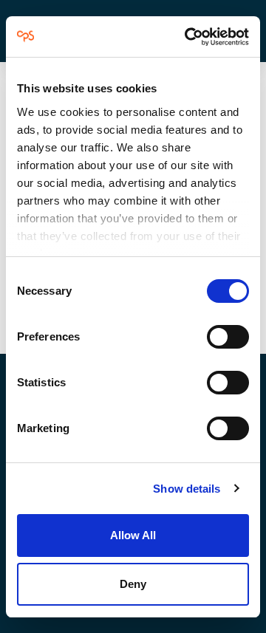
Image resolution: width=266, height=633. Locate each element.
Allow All (133, 535)
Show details (186, 488)
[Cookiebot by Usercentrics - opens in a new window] (187, 37)
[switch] (228, 337)
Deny (133, 584)
